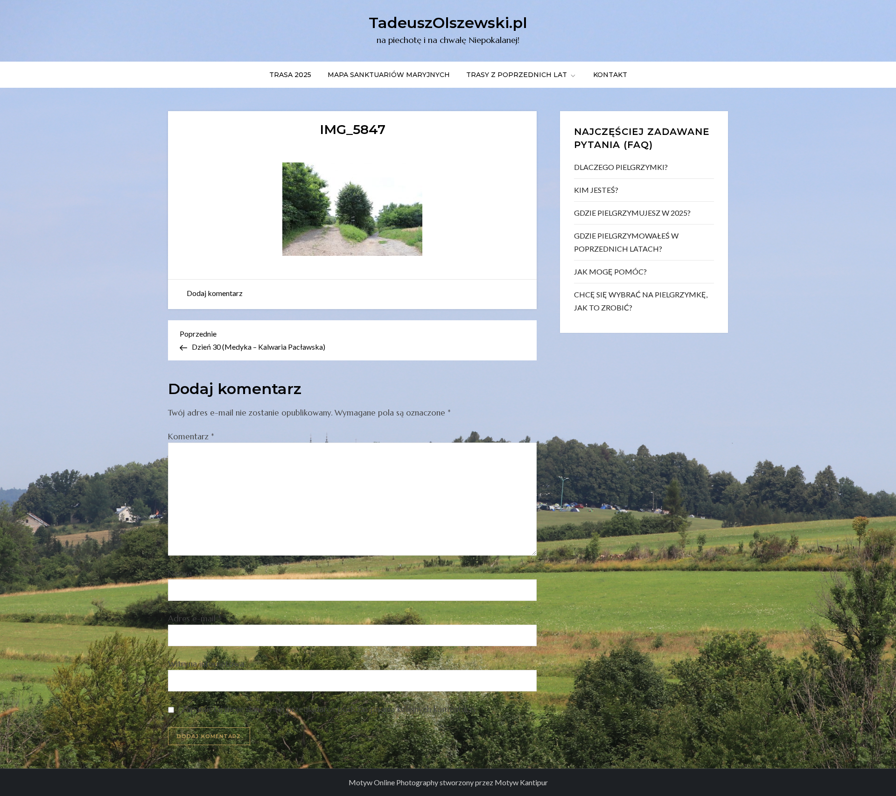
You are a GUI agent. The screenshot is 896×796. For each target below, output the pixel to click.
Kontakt (610, 74)
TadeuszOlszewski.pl (448, 23)
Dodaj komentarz (215, 293)
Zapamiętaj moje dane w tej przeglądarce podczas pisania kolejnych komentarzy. (329, 709)
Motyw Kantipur (521, 782)
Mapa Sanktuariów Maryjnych (389, 74)
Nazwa (182, 573)
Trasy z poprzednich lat (516, 74)
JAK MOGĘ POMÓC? (610, 271)
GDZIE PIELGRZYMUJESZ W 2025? (632, 212)
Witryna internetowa (206, 664)
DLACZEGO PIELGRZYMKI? (621, 166)
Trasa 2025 (290, 74)
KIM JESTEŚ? (596, 189)
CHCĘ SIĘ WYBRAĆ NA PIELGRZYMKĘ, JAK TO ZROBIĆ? (640, 301)
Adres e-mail (194, 618)
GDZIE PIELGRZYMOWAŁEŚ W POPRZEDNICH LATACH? (626, 242)
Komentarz (191, 436)
